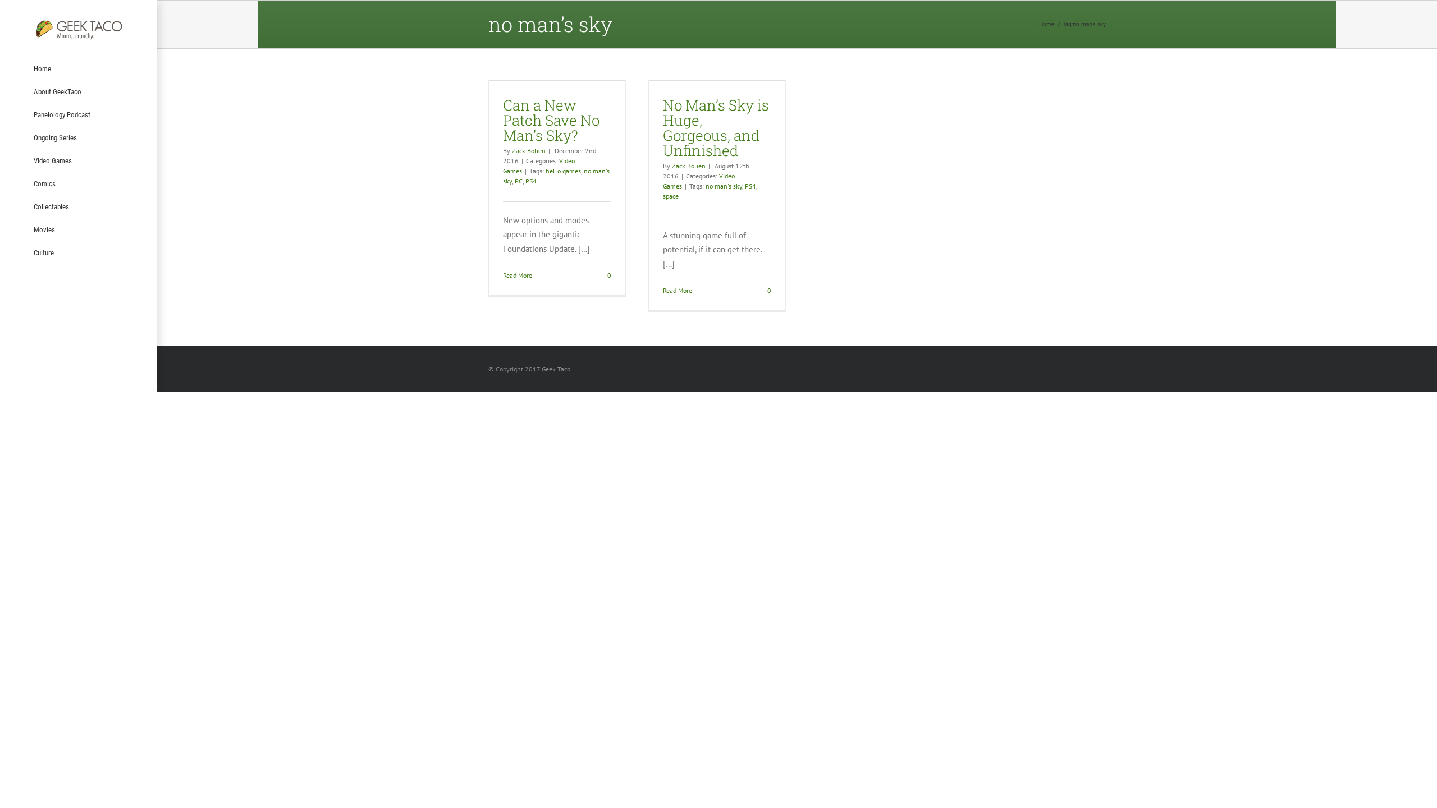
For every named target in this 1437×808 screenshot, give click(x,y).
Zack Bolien (529, 150)
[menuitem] (78, 69)
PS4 (531, 181)
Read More (517, 275)
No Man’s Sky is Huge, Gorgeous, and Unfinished (716, 127)
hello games (563, 171)
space (671, 196)
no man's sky (724, 186)
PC (519, 181)
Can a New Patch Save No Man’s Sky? (551, 120)
